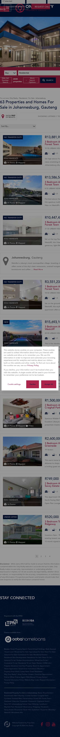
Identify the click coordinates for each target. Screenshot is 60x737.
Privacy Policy (33, 365)
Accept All (49, 384)
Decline (33, 384)
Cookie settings (14, 384)
